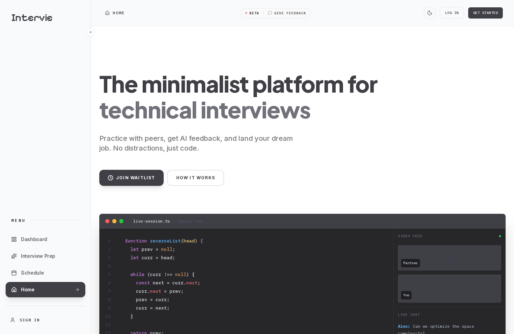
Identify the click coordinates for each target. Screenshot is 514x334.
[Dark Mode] (430, 13)
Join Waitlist (135, 177)
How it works (195, 177)
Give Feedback (290, 13)
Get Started (485, 12)
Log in (452, 12)
